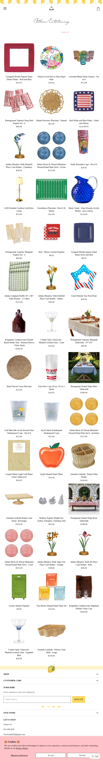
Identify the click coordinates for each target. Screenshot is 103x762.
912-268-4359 (8, 729)
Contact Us (7, 724)
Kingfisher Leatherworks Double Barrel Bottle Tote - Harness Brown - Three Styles (19, 342)
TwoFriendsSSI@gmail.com (14, 734)
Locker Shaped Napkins (19, 606)
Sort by (65, 32)
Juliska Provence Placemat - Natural (51, 120)
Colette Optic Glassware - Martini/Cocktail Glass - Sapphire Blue (19, 652)
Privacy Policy (22, 748)
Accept (51, 755)
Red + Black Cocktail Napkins (51, 252)
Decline (82, 755)
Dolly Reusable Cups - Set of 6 (84, 164)
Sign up (78, 699)
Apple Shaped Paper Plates (51, 474)
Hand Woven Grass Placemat (19, 386)
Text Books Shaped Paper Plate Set (51, 606)
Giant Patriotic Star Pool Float (84, 296)
